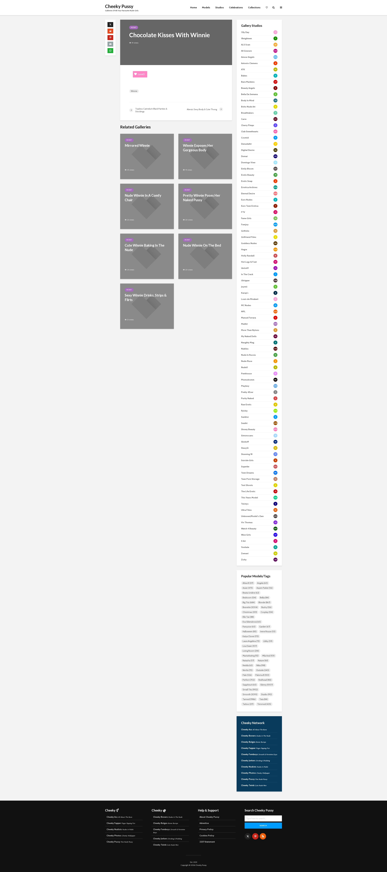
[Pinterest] (255, 836)
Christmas (250, 612)
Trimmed (264, 704)
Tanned (249, 699)
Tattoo (248, 704)
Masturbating (251, 655)
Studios (219, 7)
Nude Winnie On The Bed (202, 245)
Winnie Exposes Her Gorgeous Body (198, 147)
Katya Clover (251, 636)
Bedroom (249, 597)
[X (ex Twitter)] (248, 836)
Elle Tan (248, 617)
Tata (263, 699)
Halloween (250, 631)
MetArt (133, 27)
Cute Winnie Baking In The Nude (144, 247)
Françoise (249, 626)
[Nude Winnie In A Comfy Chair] (147, 206)
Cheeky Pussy (119, 6)
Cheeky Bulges (253, 742)
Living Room (251, 650)
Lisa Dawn (250, 646)
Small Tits (250, 689)
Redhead (265, 680)
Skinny (266, 684)
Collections (254, 7)
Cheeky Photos (255, 773)
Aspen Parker (265, 588)
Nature (263, 660)
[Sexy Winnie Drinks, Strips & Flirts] (147, 306)
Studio (266, 694)
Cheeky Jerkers (255, 760)
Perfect (249, 680)
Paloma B (262, 675)
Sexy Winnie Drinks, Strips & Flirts (146, 297)
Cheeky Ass (254, 729)
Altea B (248, 583)
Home (193, 7)
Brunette (250, 607)
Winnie (134, 91)
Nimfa (247, 670)
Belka (264, 597)
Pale (247, 675)
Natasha (248, 660)
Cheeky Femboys (259, 754)
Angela (262, 583)
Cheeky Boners (255, 735)
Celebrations (236, 7)
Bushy (266, 607)
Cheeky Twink (253, 785)
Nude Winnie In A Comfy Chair (143, 197)
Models (206, 7)
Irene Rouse (267, 631)
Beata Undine (251, 592)
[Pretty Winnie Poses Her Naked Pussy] (205, 206)
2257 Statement (207, 841)
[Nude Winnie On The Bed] (205, 256)
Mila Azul (268, 655)
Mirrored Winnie (137, 145)
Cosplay (267, 612)
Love (141, 74)
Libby (267, 641)
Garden (264, 626)
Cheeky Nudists (254, 766)
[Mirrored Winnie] (147, 156)
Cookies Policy (207, 835)
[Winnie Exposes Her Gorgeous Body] (205, 156)
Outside (262, 670)
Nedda (248, 665)
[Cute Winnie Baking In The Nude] (147, 256)
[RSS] (263, 836)
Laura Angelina (251, 641)
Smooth (250, 694)
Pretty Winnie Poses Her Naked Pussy (201, 197)
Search (263, 825)
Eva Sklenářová (252, 621)
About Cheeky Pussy (209, 817)
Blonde (264, 602)
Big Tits (249, 602)
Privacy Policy (206, 829)
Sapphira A (250, 684)
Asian (248, 588)
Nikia (260, 665)
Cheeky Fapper (255, 748)
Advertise (204, 823)
